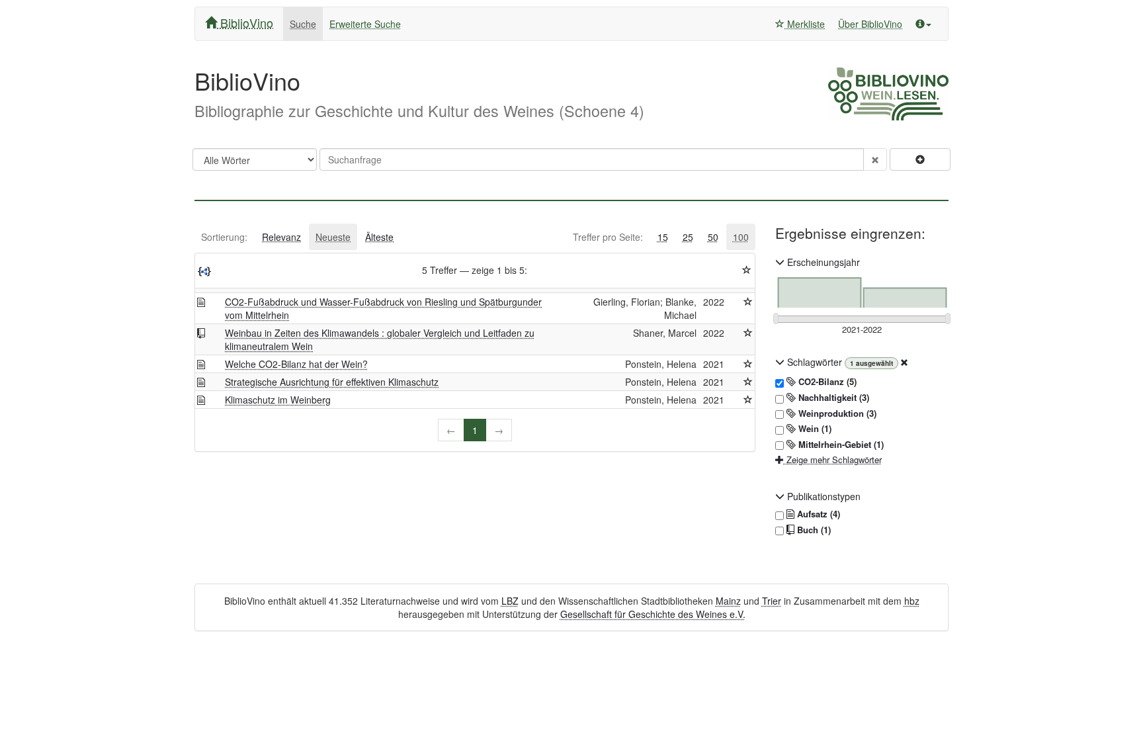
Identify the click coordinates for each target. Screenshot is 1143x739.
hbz (911, 600)
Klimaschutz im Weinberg (278, 399)
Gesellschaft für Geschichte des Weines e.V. (652, 614)
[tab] (224, 237)
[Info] (923, 23)
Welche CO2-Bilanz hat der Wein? (296, 363)
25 (688, 236)
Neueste (333, 236)
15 (662, 236)
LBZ (510, 600)
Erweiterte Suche (365, 23)
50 (713, 236)
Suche (303, 23)
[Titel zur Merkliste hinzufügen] (748, 301)
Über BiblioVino (870, 23)
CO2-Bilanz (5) (826, 382)
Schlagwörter (814, 362)
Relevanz (281, 236)
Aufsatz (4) (817, 514)
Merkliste (804, 23)
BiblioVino (245, 22)
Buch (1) (812, 530)
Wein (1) (813, 429)
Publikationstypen (822, 496)
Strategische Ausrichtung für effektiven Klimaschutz (332, 381)
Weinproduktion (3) (836, 413)
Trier (771, 600)
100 (741, 236)
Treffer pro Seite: (608, 236)
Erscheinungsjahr (822, 262)
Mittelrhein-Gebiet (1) (840, 445)
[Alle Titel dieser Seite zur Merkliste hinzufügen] (746, 270)
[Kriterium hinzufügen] (920, 159)
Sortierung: (224, 236)
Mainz (728, 600)
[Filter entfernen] (904, 362)
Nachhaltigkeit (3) (832, 398)
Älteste (379, 236)
